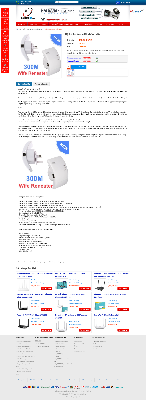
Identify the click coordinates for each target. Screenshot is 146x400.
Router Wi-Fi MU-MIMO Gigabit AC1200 (32, 315)
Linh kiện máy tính (78, 337)
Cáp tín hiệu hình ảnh (60, 337)
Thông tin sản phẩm (41, 84)
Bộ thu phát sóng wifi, (56, 262)
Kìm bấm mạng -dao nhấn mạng (25, 361)
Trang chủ (21, 24)
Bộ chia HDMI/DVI (41, 343)
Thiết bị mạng (20, 337)
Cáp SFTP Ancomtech (23, 343)
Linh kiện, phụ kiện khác (98, 337)
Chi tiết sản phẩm (24, 84)
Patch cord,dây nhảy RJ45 (24, 346)
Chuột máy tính (78, 341)
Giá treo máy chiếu (60, 348)
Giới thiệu (33, 24)
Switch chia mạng (21, 353)
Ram (75, 348)
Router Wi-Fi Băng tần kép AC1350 (107, 315)
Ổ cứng (76, 346)
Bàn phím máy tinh (79, 343)
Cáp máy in (96, 348)
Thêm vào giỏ (79, 67)
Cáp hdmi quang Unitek (61, 341)
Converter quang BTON (42, 346)
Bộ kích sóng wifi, (29, 262)
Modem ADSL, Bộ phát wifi (35, 29)
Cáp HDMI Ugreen (60, 353)
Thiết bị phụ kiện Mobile (99, 341)
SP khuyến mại (87, 24)
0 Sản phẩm (125, 2)
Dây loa (95, 343)
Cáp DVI (57, 351)
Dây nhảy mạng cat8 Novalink (25, 351)
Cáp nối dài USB (97, 346)
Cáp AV (57, 356)
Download (110, 24)
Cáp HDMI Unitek (60, 346)
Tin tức (99, 24)
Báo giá (43, 24)
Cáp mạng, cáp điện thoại (24, 341)
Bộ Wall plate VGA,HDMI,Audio (26, 356)
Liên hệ (120, 24)
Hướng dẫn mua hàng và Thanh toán (64, 24)
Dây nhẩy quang (21, 358)
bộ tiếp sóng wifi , (42, 262)
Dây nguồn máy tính (79, 351)
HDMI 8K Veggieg (60, 343)
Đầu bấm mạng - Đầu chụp (24, 348)
